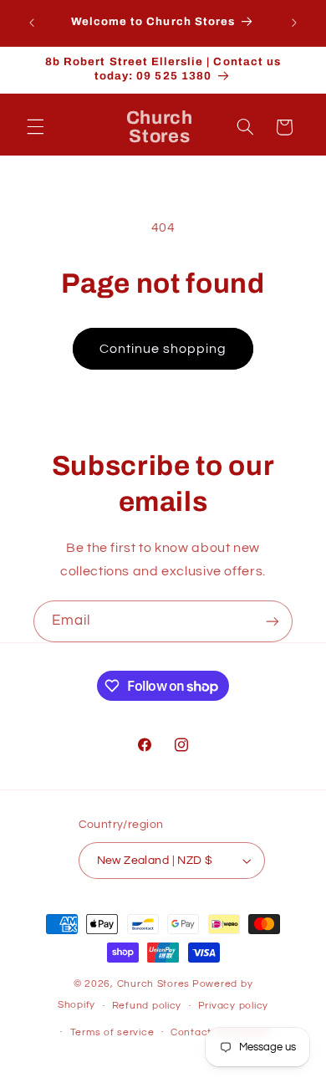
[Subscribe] (272, 620)
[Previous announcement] (31, 22)
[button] (35, 127)
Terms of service (112, 1032)
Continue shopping (163, 348)
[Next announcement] (294, 22)
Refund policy (147, 1005)
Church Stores (154, 983)
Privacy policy (233, 1005)
